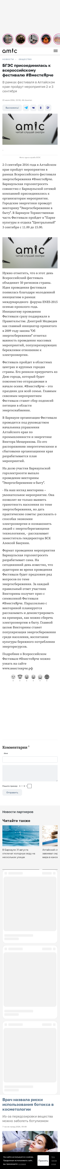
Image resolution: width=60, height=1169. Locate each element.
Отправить (12, 792)
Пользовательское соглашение (17, 1100)
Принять (43, 1160)
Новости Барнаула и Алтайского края (20, 1120)
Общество (25, 59)
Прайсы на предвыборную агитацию (19, 1116)
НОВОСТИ (8, 59)
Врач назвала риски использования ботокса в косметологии (28, 879)
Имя (6, 753)
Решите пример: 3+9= (14, 786)
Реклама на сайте (10, 1104)
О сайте (6, 1112)
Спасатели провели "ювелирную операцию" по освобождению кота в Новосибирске (29, 961)
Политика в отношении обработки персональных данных (29, 1129)
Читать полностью (30, 944)
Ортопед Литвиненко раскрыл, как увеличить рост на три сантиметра (26, 1006)
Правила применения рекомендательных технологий (27, 1125)
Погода (5, 1108)
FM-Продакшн (9, 1096)
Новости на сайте (10, 1092)
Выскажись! (12, 107)
